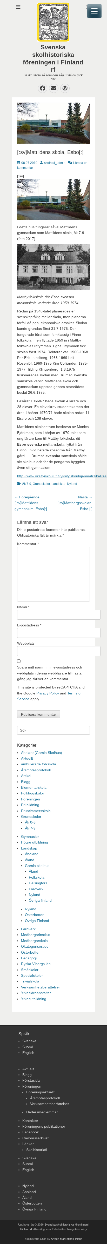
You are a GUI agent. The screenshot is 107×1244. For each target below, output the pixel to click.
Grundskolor (41, 484)
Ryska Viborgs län (36, 964)
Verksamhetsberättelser (40, 987)
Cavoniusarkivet (35, 1138)
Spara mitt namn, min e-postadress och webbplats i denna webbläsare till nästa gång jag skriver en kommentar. (49, 673)
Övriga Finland (37, 921)
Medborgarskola (34, 941)
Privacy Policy (47, 693)
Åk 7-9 (26, 484)
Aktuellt (27, 758)
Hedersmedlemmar (42, 1112)
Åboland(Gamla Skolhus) (41, 753)
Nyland (72, 484)
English (28, 1053)
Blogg (25, 782)
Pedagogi (29, 958)
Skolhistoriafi (36, 1150)
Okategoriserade (35, 946)
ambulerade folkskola (38, 764)
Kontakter (30, 1121)
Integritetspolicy (77, 1229)
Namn (23, 607)
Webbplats (26, 643)
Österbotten (34, 915)
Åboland (31, 854)
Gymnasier (30, 836)
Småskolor (29, 970)
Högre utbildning (34, 842)
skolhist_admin (54, 163)
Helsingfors (38, 883)
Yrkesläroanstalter (36, 993)
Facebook (30, 1132)
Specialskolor (32, 975)
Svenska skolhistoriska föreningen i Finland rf (53, 58)
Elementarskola (33, 787)
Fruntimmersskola (36, 811)
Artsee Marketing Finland (66, 1238)
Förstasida (31, 1080)
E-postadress (29, 625)
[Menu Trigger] (94, 11)
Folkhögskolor (32, 793)
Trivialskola (30, 981)
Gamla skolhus (37, 866)
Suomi (27, 1047)
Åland (29, 860)
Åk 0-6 (30, 822)
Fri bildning (30, 805)
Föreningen (30, 799)
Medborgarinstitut (35, 935)
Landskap (58, 484)
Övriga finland (40, 900)
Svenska (29, 1041)
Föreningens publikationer (43, 1126)
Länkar (28, 1144)
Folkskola (36, 877)
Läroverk (36, 889)
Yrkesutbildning (33, 999)
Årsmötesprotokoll (36, 770)
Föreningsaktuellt (40, 1092)
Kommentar (28, 544)
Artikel (26, 776)
